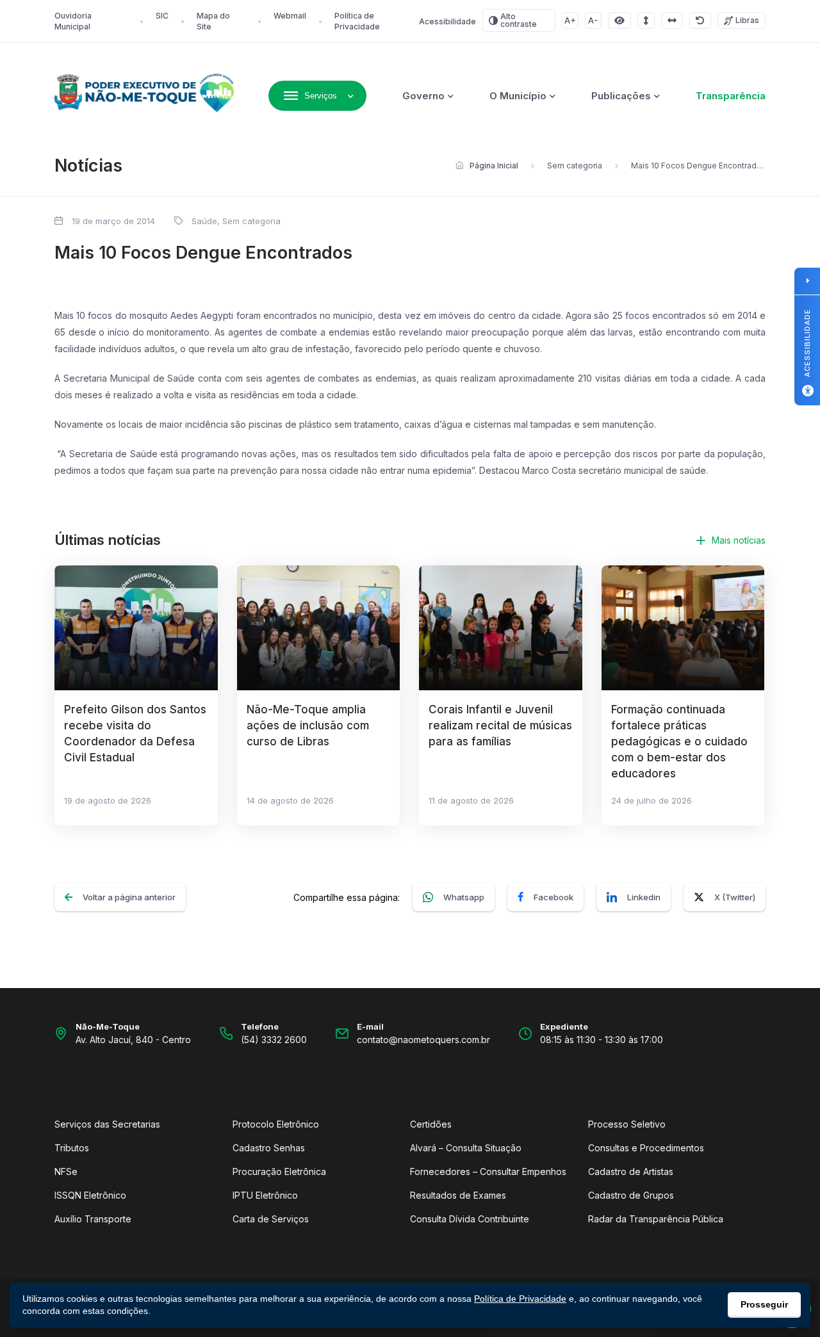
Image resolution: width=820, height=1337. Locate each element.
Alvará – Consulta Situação (465, 1147)
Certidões (431, 1124)
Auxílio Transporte (92, 1218)
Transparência (731, 96)
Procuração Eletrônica (279, 1171)
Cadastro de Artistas (630, 1171)
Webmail (290, 15)
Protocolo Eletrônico (276, 1124)
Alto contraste (518, 20)
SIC (162, 15)
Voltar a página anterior (129, 897)
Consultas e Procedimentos (646, 1147)
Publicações (621, 96)
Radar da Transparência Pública (655, 1218)
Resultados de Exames (458, 1195)
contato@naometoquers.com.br (423, 1039)
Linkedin (643, 897)
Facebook (553, 897)
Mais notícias (739, 540)
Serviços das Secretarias (107, 1124)
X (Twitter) (734, 897)
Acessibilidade (447, 21)
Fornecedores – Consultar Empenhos (488, 1171)
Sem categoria (574, 165)
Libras (747, 20)
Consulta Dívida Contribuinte (469, 1218)
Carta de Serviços (271, 1218)
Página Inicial (494, 165)
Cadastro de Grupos (631, 1195)
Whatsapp (463, 897)
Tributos (71, 1147)
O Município (517, 96)
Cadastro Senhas (269, 1147)
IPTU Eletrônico (265, 1195)
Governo (423, 96)
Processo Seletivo (627, 1124)
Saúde (204, 221)
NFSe (66, 1171)
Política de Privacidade (520, 1298)
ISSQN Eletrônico (90, 1195)
